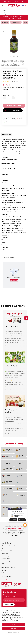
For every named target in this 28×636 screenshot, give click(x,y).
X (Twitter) (4, 573)
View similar (13, 519)
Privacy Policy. (14, 620)
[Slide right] (17, 56)
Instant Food (21, 456)
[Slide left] (10, 56)
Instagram (4, 570)
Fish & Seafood (8, 462)
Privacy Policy (5, 553)
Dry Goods (9, 488)
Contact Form (5, 580)
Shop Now (8, 434)
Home (3, 10)
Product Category (6, 561)
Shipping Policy (5, 558)
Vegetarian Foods (9, 482)
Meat (7, 456)
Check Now (8, 346)
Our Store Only (16, 22)
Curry (20, 449)
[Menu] (2, 5)
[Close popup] (25, 510)
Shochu (21, 482)
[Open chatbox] (25, 525)
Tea (20, 507)
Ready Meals (21, 462)
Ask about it (21, 519)
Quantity (6, 95)
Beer (20, 488)
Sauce (7, 507)
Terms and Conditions (7, 551)
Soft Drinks (22, 501)
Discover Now (9, 390)
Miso (7, 494)
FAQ (2, 548)
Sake (20, 475)
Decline (13, 628)
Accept (13, 624)
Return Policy (5, 556)
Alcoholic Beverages (22, 494)
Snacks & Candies (21, 469)
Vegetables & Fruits (9, 450)
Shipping (14, 87)
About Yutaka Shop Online (8, 546)
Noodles (8, 475)
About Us (5, 22)
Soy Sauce (9, 501)
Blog (2, 563)
